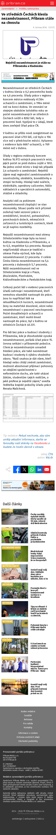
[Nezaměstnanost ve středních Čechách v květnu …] (28, 408)
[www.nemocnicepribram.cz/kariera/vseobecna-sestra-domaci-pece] (28, 485)
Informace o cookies (28, 733)
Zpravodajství (7, 8)
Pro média (28, 723)
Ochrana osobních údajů (28, 737)
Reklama (28, 719)
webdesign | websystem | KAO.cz (28, 819)
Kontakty (28, 727)
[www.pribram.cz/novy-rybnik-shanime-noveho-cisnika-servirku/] (28, 77)
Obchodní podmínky (28, 741)
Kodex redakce (28, 711)
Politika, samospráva (29, 8)
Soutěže (28, 715)
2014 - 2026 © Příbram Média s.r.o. (28, 812)
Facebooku (40, 443)
